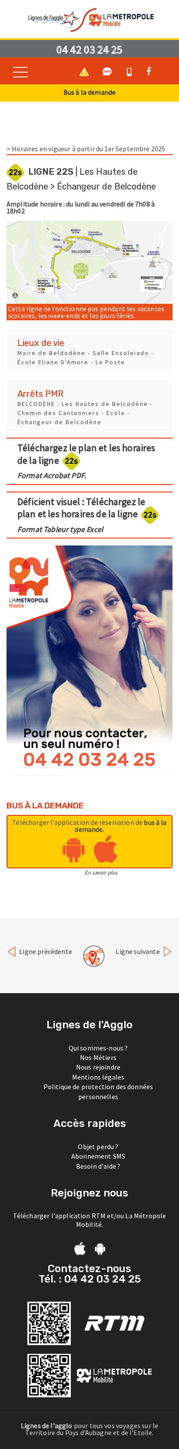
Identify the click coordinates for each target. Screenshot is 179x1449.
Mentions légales (98, 1077)
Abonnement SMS (98, 1156)
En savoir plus (101, 872)
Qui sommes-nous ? (98, 1048)
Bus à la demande (89, 92)
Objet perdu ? (98, 1146)
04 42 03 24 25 (89, 49)
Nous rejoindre (98, 1067)
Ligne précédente (45, 951)
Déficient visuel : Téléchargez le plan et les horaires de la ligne (81, 514)
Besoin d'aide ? (98, 1166)
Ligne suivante (138, 951)
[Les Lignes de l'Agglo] (89, 19)
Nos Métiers (98, 1057)
